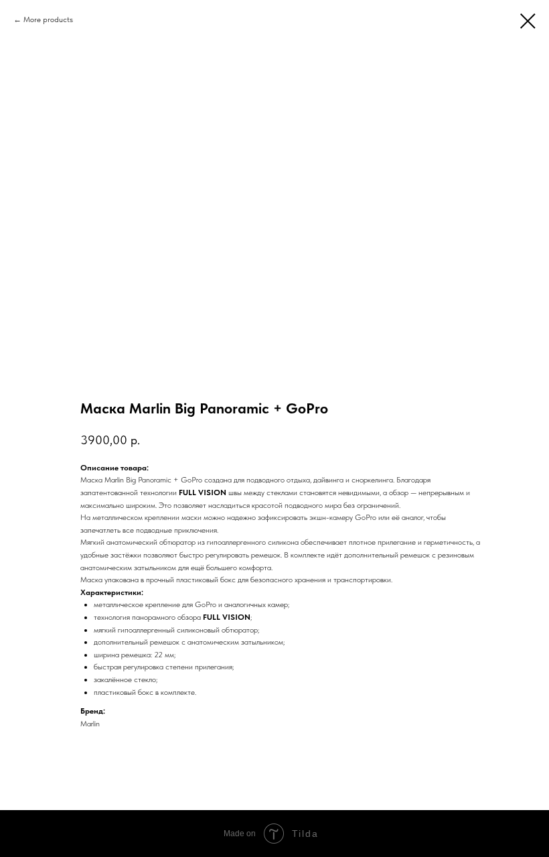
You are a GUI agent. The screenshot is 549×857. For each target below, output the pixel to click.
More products (48, 19)
